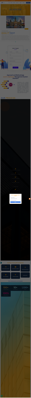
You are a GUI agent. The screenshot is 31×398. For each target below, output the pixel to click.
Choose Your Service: (12, 197)
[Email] (29, 199)
